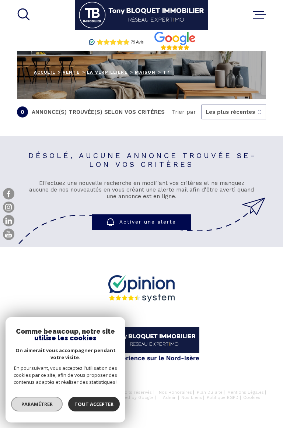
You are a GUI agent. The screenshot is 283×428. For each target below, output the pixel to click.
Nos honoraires (175, 392)
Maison (145, 72)
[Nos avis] (141, 300)
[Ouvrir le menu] (259, 15)
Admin (170, 397)
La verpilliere (107, 72)
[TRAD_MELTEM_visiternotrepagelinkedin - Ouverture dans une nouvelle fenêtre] (8, 221)
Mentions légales (245, 392)
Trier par (184, 112)
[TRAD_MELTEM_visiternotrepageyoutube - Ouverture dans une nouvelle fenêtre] (8, 234)
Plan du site (210, 392)
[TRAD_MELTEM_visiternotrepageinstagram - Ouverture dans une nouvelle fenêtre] (8, 207)
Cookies (251, 398)
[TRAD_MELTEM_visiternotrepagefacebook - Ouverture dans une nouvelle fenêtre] (8, 194)
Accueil (44, 72)
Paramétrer (37, 404)
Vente (71, 72)
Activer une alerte (147, 222)
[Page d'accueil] (141, 15)
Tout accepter (93, 404)
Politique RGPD (222, 397)
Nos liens (191, 397)
